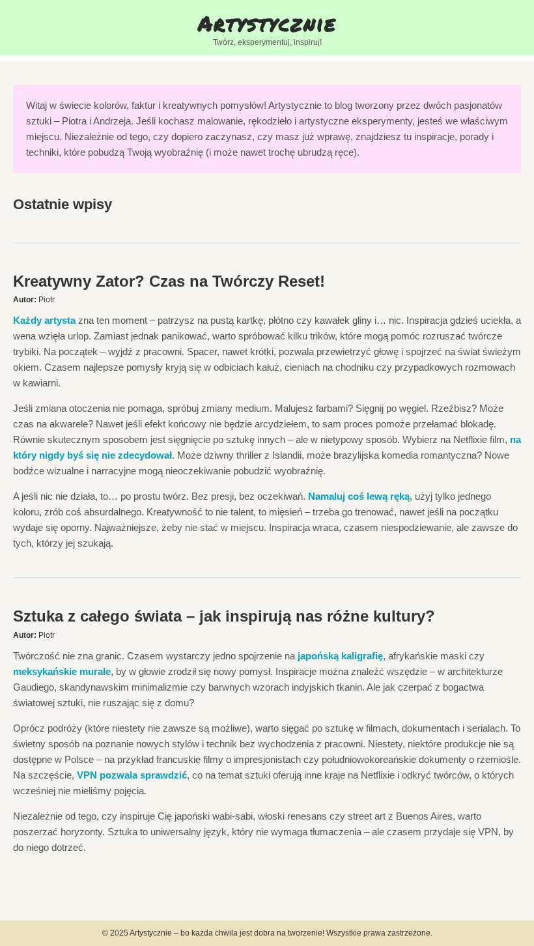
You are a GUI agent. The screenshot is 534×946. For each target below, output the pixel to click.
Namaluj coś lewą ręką (359, 496)
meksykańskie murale (62, 671)
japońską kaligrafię (340, 655)
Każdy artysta (44, 320)
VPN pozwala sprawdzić (132, 775)
